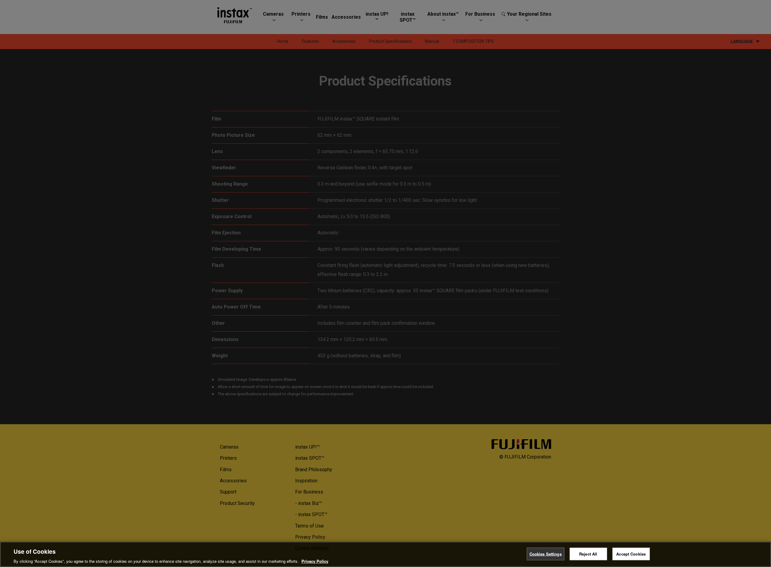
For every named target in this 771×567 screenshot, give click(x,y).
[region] (385, 554)
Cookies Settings (545, 553)
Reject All (588, 553)
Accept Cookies (631, 553)
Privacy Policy (314, 561)
